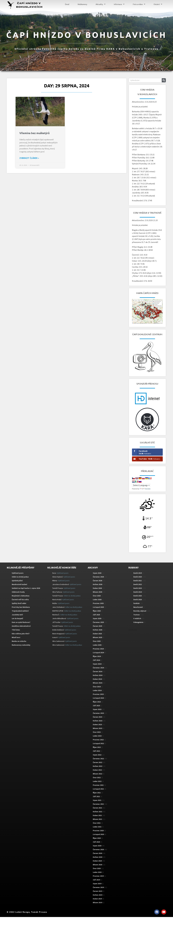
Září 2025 (96, 615)
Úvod (67, 4)
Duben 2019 (97, 899)
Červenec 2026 (98, 577)
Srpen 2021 (97, 800)
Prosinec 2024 (98, 649)
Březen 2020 (97, 864)
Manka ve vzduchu (19, 641)
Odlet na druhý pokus (20, 577)
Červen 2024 (97, 671)
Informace (118, 4)
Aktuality (99, 4)
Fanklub (136, 603)
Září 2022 (96, 751)
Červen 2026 (97, 580)
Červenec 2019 (98, 887)
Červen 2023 (97, 717)
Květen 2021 (97, 811)
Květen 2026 (97, 584)
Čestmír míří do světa (20, 599)
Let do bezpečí (17, 618)
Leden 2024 (97, 690)
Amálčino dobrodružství (21, 626)
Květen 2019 (97, 895)
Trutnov (136, 615)
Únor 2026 (97, 596)
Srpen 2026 (97, 573)
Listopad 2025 (98, 607)
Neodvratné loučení (19, 584)
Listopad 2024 (98, 652)
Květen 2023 (97, 721)
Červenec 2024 (98, 668)
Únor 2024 (97, 686)
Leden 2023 (97, 736)
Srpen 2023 (97, 709)
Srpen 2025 (97, 618)
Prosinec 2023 (98, 694)
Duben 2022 (97, 770)
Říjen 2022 (97, 747)
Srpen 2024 (97, 664)
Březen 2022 (97, 774)
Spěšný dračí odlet (19, 603)
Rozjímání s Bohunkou (20, 596)
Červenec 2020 (98, 849)
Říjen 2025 (97, 611)
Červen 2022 (97, 762)
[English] (136, 478)
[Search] (164, 80)
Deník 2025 (137, 596)
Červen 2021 (97, 808)
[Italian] (136, 481)
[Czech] (133, 478)
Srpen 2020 (97, 846)
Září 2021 (96, 796)
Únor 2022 (97, 777)
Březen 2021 (97, 819)
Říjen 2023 (97, 702)
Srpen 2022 (97, 755)
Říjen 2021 (97, 793)
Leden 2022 (97, 781)
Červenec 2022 (98, 758)
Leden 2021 (97, 827)
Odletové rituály (18, 592)
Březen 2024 (97, 683)
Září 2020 (96, 842)
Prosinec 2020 (98, 830)
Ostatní (157, 4)
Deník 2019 (137, 573)
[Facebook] (156, 911)
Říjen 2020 (97, 838)
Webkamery (82, 4)
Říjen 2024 (97, 656)
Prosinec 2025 (98, 603)
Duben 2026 (97, 588)
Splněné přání (17, 580)
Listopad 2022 (98, 743)
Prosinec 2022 (98, 739)
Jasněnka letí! (17, 615)
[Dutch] (133, 481)
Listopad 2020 (98, 834)
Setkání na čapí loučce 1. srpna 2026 (26, 588)
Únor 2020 (97, 868)
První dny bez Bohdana (21, 607)
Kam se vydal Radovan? (21, 622)
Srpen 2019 (97, 883)
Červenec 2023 (98, 713)
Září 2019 (96, 880)
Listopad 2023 (98, 698)
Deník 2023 (137, 588)
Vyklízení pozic (18, 573)
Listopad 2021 (98, 789)
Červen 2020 (97, 853)
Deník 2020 (137, 577)
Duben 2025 (97, 633)
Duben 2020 (97, 861)
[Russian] (140, 481)
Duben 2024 (97, 679)
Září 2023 (96, 705)
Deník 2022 (137, 584)
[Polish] (143, 478)
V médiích (137, 618)
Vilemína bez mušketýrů (34, 133)
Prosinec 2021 (98, 785)
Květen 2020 (97, 857)
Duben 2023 (97, 724)
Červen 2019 (97, 891)
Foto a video (138, 4)
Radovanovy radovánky (21, 645)
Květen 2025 (97, 630)
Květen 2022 (97, 766)
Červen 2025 (97, 626)
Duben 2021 (97, 815)
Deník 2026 (137, 599)
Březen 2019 (97, 902)
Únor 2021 (97, 823)
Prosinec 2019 (98, 876)
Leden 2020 (97, 872)
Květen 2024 (97, 675)
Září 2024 (96, 660)
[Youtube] (163, 911)
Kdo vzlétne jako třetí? (21, 633)
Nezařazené (138, 607)
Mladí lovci (16, 637)
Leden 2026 (97, 599)
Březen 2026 (97, 592)
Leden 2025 (97, 645)
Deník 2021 (137, 580)
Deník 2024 (137, 592)
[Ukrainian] (146, 478)
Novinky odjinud (139, 611)
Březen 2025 (97, 637)
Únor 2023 (97, 732)
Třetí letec (16, 630)
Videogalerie (138, 622)
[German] (140, 478)
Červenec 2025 (98, 622)
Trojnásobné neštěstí (20, 611)
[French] (149, 478)
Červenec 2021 (98, 804)
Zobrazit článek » (29, 158)
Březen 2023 (97, 728)
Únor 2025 (97, 641)
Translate (147, 489)
